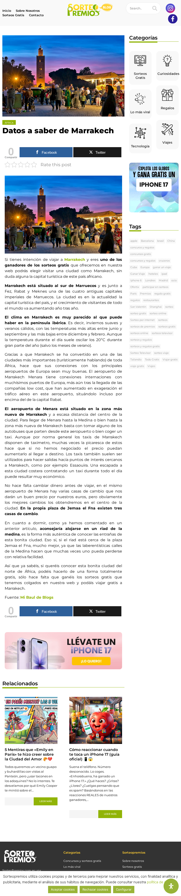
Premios (145, 293)
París (133, 293)
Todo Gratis (152, 359)
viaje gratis (137, 366)
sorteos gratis (166, 326)
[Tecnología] (140, 133)
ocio (174, 280)
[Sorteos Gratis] (140, 60)
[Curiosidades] (167, 60)
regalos (135, 300)
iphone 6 (136, 280)
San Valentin (138, 306)
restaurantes (151, 300)
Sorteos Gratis (140, 76)
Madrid (163, 280)
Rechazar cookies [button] (95, 889)
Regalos (167, 108)
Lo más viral (140, 112)
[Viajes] (167, 129)
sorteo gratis (138, 313)
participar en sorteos (155, 287)
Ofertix (134, 287)
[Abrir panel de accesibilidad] (171, 886)
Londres (150, 280)
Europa (144, 267)
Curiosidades (168, 74)
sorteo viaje (161, 353)
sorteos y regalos (141, 339)
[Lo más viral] (140, 99)
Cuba (133, 267)
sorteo (169, 306)
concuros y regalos (142, 247)
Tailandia (135, 359)
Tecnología (140, 146)
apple (133, 240)
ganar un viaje (162, 267)
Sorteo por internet (142, 320)
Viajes (167, 142)
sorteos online (139, 333)
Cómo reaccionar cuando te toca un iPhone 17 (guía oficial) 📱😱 (94, 754)
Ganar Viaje (137, 273)
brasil (160, 240)
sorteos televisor (162, 333)
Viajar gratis (170, 359)
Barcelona (147, 240)
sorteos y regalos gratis (145, 346)
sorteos (162, 320)
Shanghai (156, 306)
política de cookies (162, 882)
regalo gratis (162, 293)
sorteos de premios (142, 326)
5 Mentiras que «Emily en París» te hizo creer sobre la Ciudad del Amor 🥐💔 (29, 754)
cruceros (164, 260)
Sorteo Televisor (140, 353)
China (171, 240)
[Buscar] (155, 8)
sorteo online (158, 313)
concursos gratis (140, 254)
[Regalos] (167, 95)
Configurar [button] (124, 889)
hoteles (153, 273)
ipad (164, 273)
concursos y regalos (142, 260)
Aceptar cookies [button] (63, 889)
